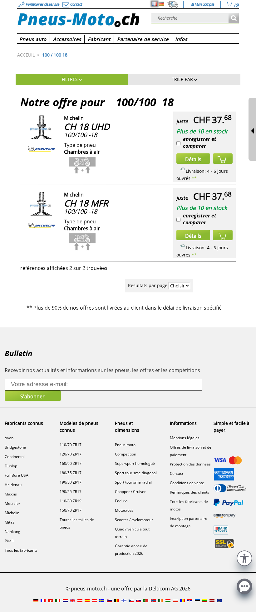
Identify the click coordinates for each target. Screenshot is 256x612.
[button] (244, 557)
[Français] (154, 4)
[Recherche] (234, 18)
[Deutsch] (161, 4)
